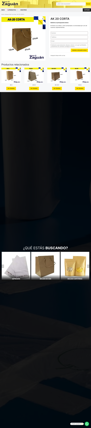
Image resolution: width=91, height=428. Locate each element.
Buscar (88, 4)
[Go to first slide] (88, 266)
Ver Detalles (11, 88)
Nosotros (23, 10)
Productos (12, 10)
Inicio (3, 10)
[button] (43, 19)
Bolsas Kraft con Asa (10, 14)
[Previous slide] (3, 266)
